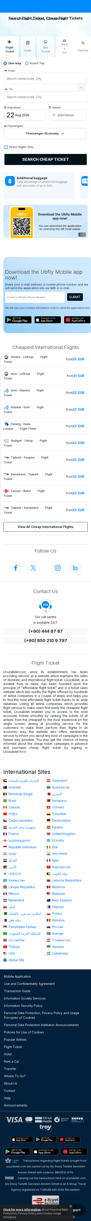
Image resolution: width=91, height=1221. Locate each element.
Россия (57, 927)
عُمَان (11, 907)
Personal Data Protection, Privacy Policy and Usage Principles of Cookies (41, 1015)
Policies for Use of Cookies (24, 1032)
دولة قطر (14, 920)
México (13, 893)
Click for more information (22, 1209)
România (57, 920)
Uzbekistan (59, 953)
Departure (14, 107)
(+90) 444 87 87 (45, 631)
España (57, 827)
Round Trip (37, 63)
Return (56, 107)
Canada (14, 807)
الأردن (12, 867)
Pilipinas (57, 907)
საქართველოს (19, 840)
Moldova (58, 887)
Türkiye (14, 947)
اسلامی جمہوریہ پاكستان (24, 913)
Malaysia (58, 893)
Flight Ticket (13, 1047)
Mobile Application (17, 976)
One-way (14, 63)
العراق (12, 860)
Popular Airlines (15, 1039)
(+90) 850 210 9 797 (45, 640)
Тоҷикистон (60, 940)
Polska (56, 913)
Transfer (10, 1069)
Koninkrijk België (20, 794)
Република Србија (22, 927)
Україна (57, 947)
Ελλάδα (57, 840)
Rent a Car (11, 1061)
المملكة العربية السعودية (24, 933)
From (11, 70)
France (13, 834)
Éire (54, 847)
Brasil (12, 800)
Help (7, 1098)
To (11, 89)
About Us (10, 1083)
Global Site (16, 960)
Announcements (15, 1105)
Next (22, 751)
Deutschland (60, 820)
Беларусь (59, 800)
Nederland (16, 900)
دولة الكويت (59, 873)
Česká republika (20, 820)
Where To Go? (14, 1076)
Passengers (15, 126)
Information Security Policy (23, 1005)
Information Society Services (25, 998)
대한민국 (14, 873)
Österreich (59, 780)
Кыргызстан (60, 867)
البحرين (56, 794)
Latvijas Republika (21, 887)
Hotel (8, 1054)
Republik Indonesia (22, 847)
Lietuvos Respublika (66, 880)
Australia (14, 787)
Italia (55, 860)
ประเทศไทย (16, 940)
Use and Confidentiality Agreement (29, 984)
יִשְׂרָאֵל (12, 854)
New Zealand (61, 900)
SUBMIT (75, 297)
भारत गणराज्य (59, 854)
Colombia (58, 814)
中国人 (13, 814)
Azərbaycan (60, 787)
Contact (9, 1091)
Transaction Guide (17, 991)
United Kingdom (63, 834)
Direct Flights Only (21, 147)
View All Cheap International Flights (46, 527)
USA (11, 953)
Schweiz (57, 807)
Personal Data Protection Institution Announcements (41, 1025)
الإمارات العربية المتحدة (23, 780)
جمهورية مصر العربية (22, 827)
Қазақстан (16, 880)
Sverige (57, 933)
